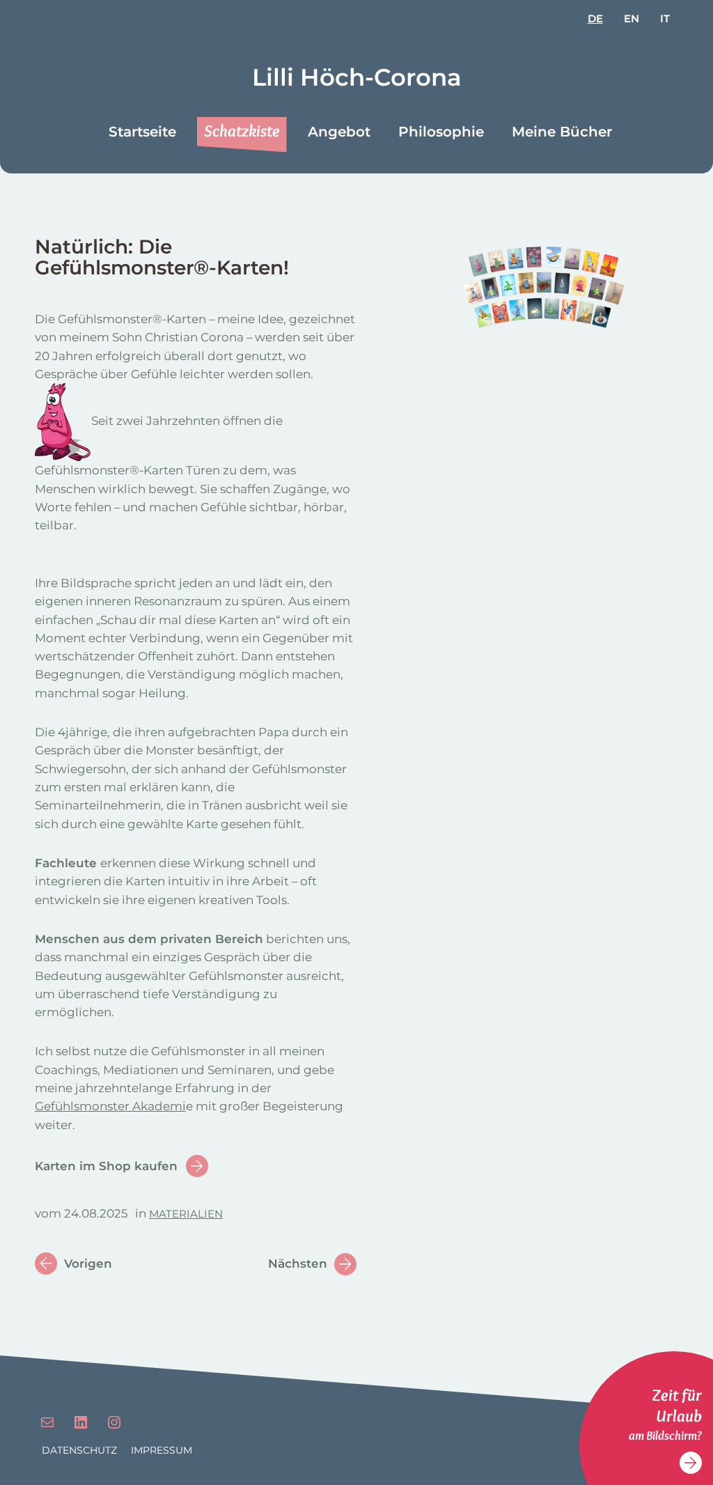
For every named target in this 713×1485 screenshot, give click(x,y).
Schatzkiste (242, 130)
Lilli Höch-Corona (357, 77)
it (665, 18)
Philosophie (441, 131)
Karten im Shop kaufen (106, 1166)
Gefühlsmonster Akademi (110, 1106)
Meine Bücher (562, 131)
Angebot (339, 131)
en (631, 18)
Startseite (142, 131)
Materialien (186, 1213)
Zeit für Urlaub (677, 1405)
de (595, 18)
